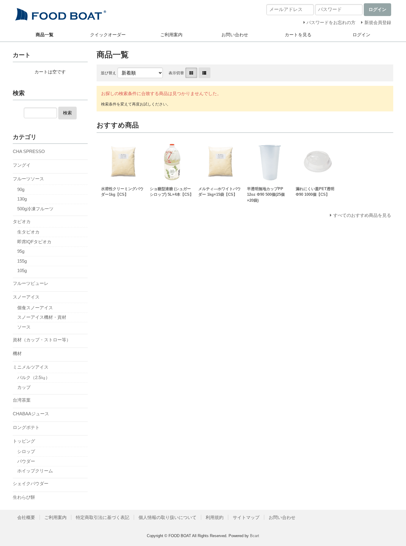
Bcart (254, 536)
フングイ (22, 165)
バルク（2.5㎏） (33, 377)
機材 (17, 353)
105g (22, 270)
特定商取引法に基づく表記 (102, 517)
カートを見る (298, 34)
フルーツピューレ (30, 283)
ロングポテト (26, 427)
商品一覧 (44, 34)
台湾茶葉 (22, 400)
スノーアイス (26, 296)
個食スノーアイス (35, 307)
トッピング (24, 441)
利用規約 (215, 517)
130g (22, 198)
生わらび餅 (24, 497)
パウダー (26, 461)
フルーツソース (28, 178)
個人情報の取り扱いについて (167, 517)
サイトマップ (246, 517)
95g (20, 251)
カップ (24, 387)
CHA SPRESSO (29, 151)
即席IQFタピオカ (34, 241)
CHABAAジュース (31, 413)
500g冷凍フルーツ (35, 208)
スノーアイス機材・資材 (41, 317)
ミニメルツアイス (30, 367)
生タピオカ (28, 231)
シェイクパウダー (30, 483)
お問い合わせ (234, 34)
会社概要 (26, 517)
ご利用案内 (171, 34)
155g (22, 260)
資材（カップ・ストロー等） (42, 339)
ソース (24, 326)
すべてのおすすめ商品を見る (362, 215)
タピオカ (22, 221)
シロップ (26, 451)
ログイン (361, 34)
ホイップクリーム (35, 470)
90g (20, 189)
